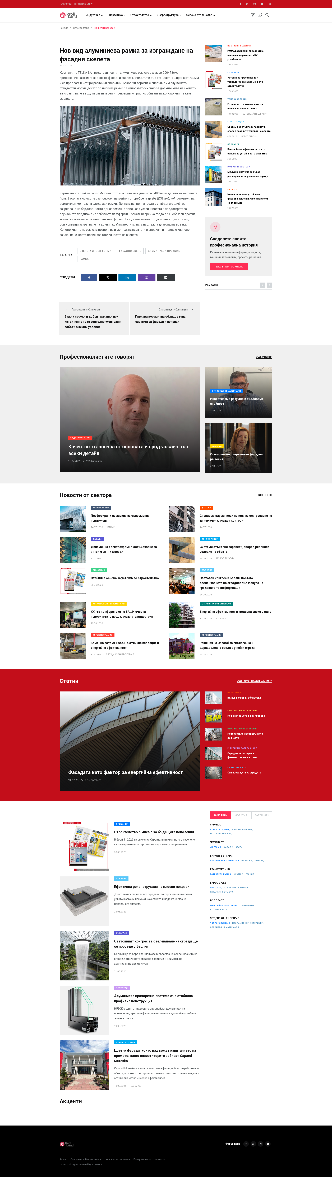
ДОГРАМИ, (216, 847)
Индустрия (93, 15)
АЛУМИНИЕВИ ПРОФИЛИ (164, 251)
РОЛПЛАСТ (217, 900)
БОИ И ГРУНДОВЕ (125, 1042)
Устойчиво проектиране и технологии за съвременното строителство (245, 81)
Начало (64, 28)
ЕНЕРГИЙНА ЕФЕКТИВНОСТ (216, 604)
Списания (76, 1159)
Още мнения (264, 356)
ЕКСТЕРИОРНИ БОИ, (221, 834)
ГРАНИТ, (250, 874)
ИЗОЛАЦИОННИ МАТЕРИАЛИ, (248, 923)
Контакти (160, 1159)
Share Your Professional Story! (77, 3)
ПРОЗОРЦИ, (248, 905)
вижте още (264, 495)
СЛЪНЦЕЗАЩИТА (236, 768)
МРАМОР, (238, 874)
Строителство (139, 15)
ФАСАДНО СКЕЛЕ (129, 251)
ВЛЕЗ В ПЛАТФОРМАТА (229, 267)
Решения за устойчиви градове (246, 715)
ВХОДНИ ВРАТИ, (219, 909)
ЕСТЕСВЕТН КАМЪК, (221, 874)
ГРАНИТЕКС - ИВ (220, 869)
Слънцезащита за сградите (244, 772)
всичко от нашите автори (254, 681)
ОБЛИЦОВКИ (234, 692)
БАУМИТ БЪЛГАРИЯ (222, 855)
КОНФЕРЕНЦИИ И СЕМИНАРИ (109, 604)
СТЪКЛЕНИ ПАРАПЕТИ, (236, 888)
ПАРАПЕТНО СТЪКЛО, (222, 892)
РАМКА (84, 259)
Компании (221, 815)
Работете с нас (93, 1159)
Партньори (262, 815)
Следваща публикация (173, 309)
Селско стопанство (199, 15)
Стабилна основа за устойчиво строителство (125, 578)
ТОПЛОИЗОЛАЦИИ (237, 99)
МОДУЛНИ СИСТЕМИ (238, 167)
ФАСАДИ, (228, 847)
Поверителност (142, 1159)
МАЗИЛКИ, (247, 861)
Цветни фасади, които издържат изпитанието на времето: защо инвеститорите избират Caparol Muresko (155, 1055)
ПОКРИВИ (121, 878)
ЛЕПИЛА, (259, 861)
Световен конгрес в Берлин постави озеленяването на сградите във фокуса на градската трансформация (231, 583)
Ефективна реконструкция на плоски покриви (151, 887)
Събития (241, 815)
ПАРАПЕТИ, (216, 888)
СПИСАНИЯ (233, 72)
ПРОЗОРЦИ (122, 988)
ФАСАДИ (232, 189)
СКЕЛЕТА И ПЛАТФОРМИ (96, 251)
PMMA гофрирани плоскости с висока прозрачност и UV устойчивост (245, 55)
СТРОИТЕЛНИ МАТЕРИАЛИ (226, 391)
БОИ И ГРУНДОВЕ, (220, 829)
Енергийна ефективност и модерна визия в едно (235, 611)
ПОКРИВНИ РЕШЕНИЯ (239, 46)
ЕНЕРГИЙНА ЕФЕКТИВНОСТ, (225, 905)
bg (270, 3)
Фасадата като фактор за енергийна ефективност (125, 772)
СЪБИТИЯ (207, 570)
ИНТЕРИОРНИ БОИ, (242, 829)
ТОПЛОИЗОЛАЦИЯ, (220, 923)
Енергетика (115, 15)
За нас (63, 1159)
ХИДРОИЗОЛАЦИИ (80, 438)
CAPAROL (215, 824)
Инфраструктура (168, 15)
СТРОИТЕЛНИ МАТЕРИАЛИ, (225, 861)
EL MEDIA (96, 1164)
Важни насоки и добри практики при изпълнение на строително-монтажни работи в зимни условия (92, 322)
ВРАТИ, (239, 847)
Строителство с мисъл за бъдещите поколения (154, 832)
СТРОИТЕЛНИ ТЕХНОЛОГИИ (242, 710)
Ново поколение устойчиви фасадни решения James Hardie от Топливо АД (247, 198)
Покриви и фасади (104, 28)
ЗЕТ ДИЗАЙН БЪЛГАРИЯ (224, 918)
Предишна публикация (86, 309)
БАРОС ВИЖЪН (219, 882)
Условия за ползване (118, 1159)
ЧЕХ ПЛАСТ (217, 842)
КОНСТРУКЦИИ (235, 122)
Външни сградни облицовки (244, 697)
